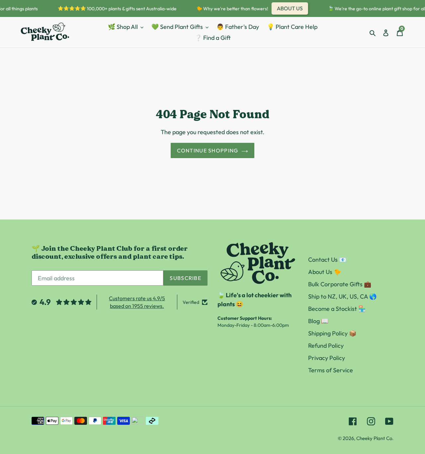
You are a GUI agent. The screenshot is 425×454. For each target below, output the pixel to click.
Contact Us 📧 (327, 259)
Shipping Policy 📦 (332, 333)
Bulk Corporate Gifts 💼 (339, 284)
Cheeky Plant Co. (374, 438)
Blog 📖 (318, 321)
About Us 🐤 (324, 272)
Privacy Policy (326, 358)
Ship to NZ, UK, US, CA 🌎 (342, 296)
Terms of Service (330, 370)
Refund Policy (326, 345)
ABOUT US (288, 8)
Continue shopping (207, 150)
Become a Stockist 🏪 (337, 309)
